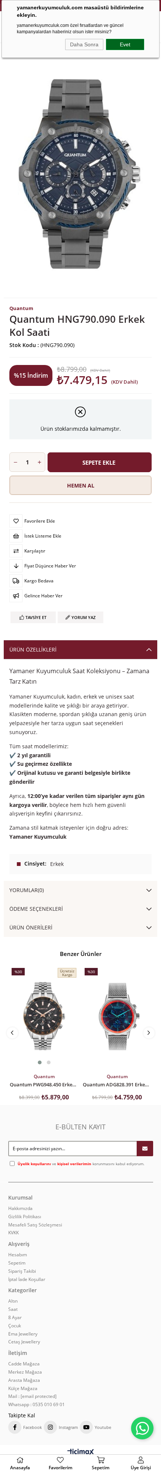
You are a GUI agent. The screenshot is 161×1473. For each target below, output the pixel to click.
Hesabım (17, 1255)
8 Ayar (15, 1318)
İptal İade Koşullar (26, 1279)
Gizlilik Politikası (24, 1217)
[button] (39, 1062)
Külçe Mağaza (22, 1389)
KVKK (13, 1233)
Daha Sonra (84, 44)
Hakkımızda (20, 1208)
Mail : (32, 1396)
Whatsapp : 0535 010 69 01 (36, 1405)
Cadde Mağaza (24, 1364)
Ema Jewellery (22, 1334)
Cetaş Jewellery (24, 1342)
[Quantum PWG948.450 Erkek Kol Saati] (44, 1016)
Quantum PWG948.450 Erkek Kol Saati (44, 1084)
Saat (13, 1309)
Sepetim (16, 1263)
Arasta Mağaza (24, 1380)
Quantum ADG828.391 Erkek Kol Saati (117, 1084)
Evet (125, 44)
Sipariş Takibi (22, 1271)
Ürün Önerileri (30, 927)
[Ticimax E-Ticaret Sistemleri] (80, 1452)
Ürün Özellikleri (33, 649)
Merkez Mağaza (25, 1372)
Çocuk (14, 1326)
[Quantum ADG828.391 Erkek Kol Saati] (117, 1016)
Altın (13, 1301)
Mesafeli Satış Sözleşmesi (35, 1225)
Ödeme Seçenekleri (36, 908)
